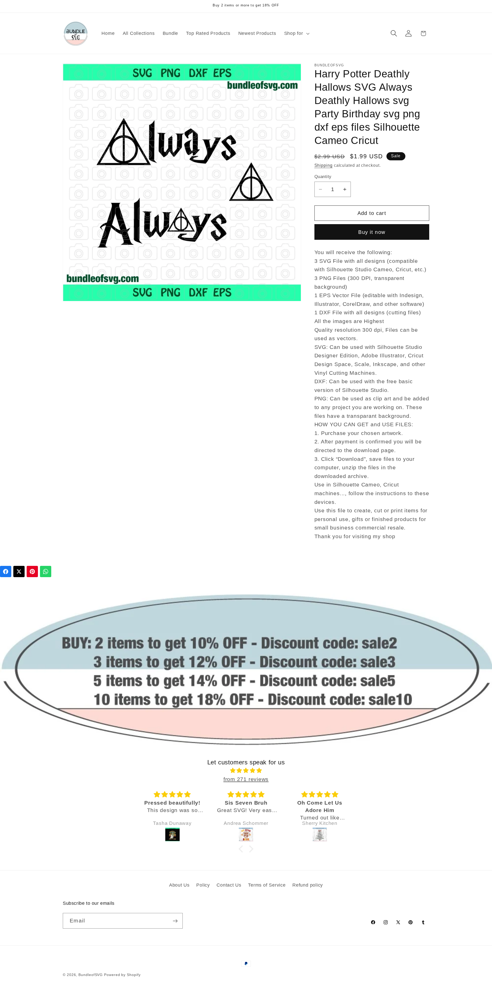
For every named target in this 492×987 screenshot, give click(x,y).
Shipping (323, 165)
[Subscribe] (175, 921)
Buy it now (371, 232)
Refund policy (307, 884)
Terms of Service (266, 884)
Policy (203, 884)
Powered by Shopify (122, 975)
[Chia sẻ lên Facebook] (5, 571)
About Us (179, 884)
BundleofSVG (90, 975)
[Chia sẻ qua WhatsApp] (45, 571)
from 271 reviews (246, 779)
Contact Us (229, 884)
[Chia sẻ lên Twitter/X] (19, 571)
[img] (246, 770)
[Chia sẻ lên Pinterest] (32, 571)
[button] (296, 33)
